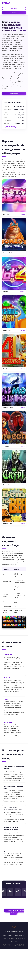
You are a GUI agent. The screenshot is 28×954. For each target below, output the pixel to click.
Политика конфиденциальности (14, 931)
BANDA (6, 2)
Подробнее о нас (10, 126)
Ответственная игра (19, 935)
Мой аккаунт (14, 8)
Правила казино (7, 935)
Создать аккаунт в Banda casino (15, 912)
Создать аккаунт (14, 12)
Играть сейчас (14, 93)
